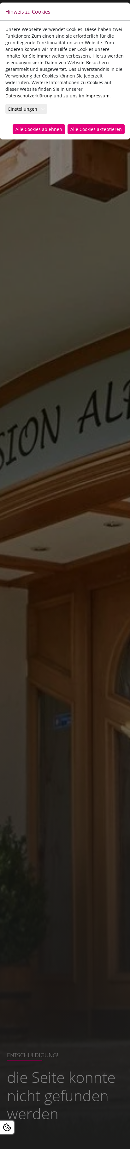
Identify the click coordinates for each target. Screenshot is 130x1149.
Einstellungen (22, 109)
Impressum (97, 96)
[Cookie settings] (7, 1127)
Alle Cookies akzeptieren (96, 129)
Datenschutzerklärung (28, 96)
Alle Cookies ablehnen (38, 129)
